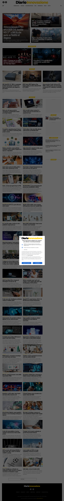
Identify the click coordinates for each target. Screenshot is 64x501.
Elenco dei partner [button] (30, 255)
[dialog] (32, 250)
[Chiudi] (20, 237)
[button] (32, 249)
